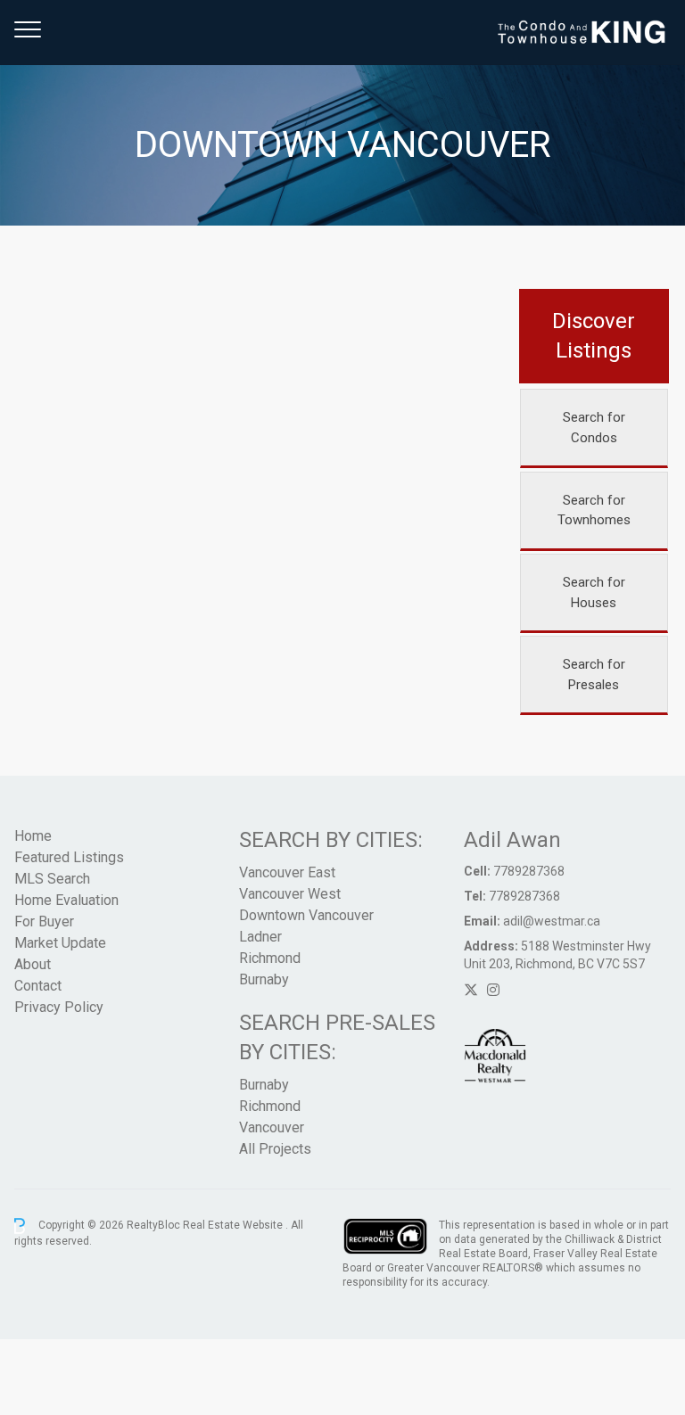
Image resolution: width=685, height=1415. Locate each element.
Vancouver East (287, 872)
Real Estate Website (234, 1225)
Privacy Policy (58, 1007)
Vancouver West (290, 893)
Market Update (60, 942)
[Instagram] (493, 990)
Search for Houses (594, 592)
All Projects (275, 1148)
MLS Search (52, 878)
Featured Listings (69, 857)
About (32, 964)
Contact (38, 985)
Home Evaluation (66, 900)
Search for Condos (594, 427)
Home (33, 835)
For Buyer (44, 921)
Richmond (270, 958)
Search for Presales (594, 674)
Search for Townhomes (594, 510)
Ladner (260, 936)
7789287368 (529, 871)
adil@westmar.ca (551, 921)
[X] (471, 990)
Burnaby (264, 979)
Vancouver (271, 1127)
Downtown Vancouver (306, 915)
